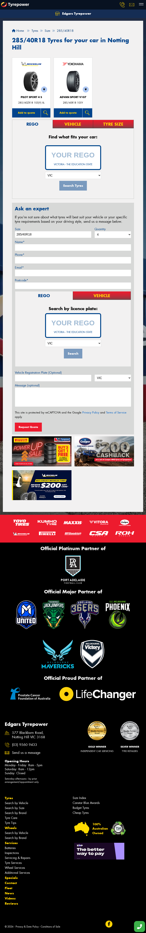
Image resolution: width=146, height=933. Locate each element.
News (9, 893)
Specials (11, 878)
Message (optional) (27, 385)
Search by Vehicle (16, 803)
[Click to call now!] (122, 5)
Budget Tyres (81, 808)
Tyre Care (11, 818)
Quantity (100, 229)
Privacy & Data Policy (27, 926)
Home (19, 31)
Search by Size (14, 808)
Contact (11, 883)
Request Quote (28, 427)
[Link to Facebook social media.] (108, 924)
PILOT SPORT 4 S (31, 97)
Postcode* (21, 280)
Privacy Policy (90, 412)
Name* (20, 242)
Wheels (11, 828)
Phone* (19, 255)
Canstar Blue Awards (86, 803)
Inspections (12, 853)
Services (11, 843)
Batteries (10, 848)
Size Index (79, 798)
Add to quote (26, 112)
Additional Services (17, 873)
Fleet (8, 888)
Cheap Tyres (81, 813)
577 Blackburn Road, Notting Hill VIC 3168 (28, 735)
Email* (19, 268)
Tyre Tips (10, 823)
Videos (10, 898)
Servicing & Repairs (17, 858)
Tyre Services (13, 863)
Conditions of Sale (50, 926)
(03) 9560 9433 (24, 745)
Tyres (9, 798)
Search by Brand (15, 813)
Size (17, 229)
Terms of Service (116, 412)
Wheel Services (15, 868)
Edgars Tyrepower (76, 13)
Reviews (11, 903)
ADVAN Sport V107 (73, 97)
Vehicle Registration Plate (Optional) (38, 373)
